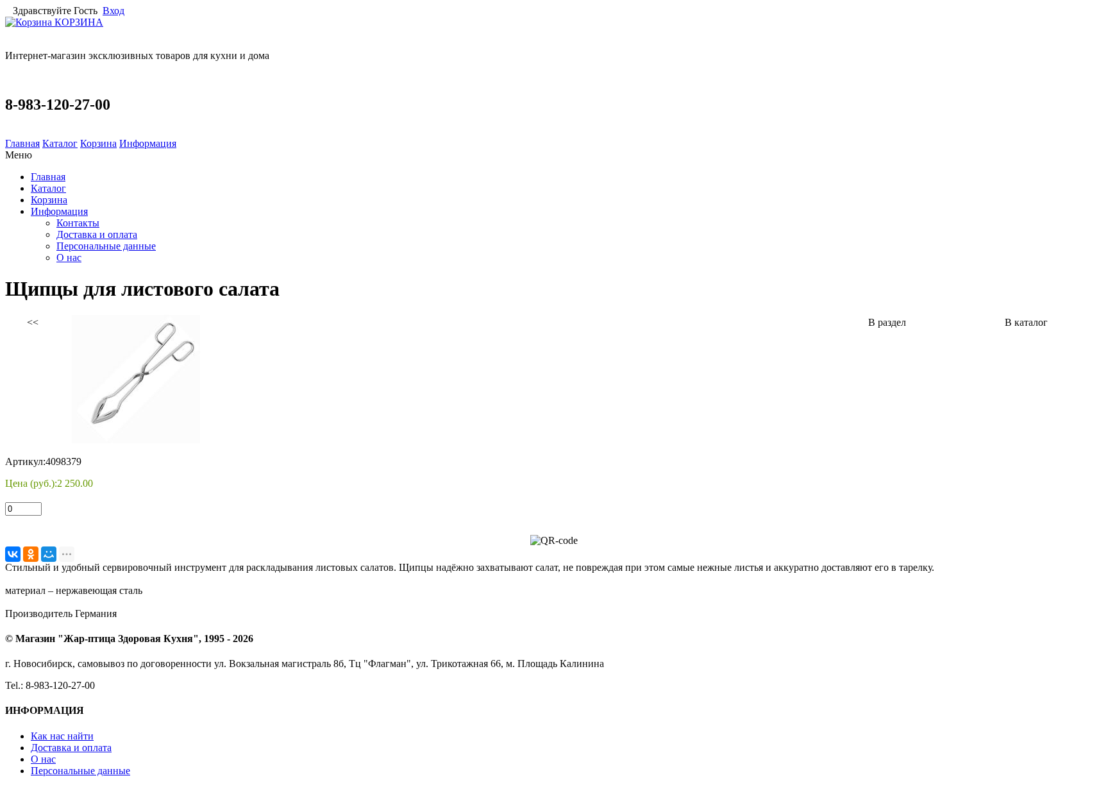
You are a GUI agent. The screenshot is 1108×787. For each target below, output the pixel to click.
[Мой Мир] (48, 554)
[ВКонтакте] (13, 554)
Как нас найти (62, 736)
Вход (113, 10)
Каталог (60, 143)
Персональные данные (106, 246)
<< (32, 322)
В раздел (887, 322)
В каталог (1026, 322)
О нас (68, 257)
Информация (147, 143)
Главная (22, 143)
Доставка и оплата (96, 234)
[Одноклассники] (30, 554)
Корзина (98, 143)
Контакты (77, 222)
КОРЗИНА (77, 22)
